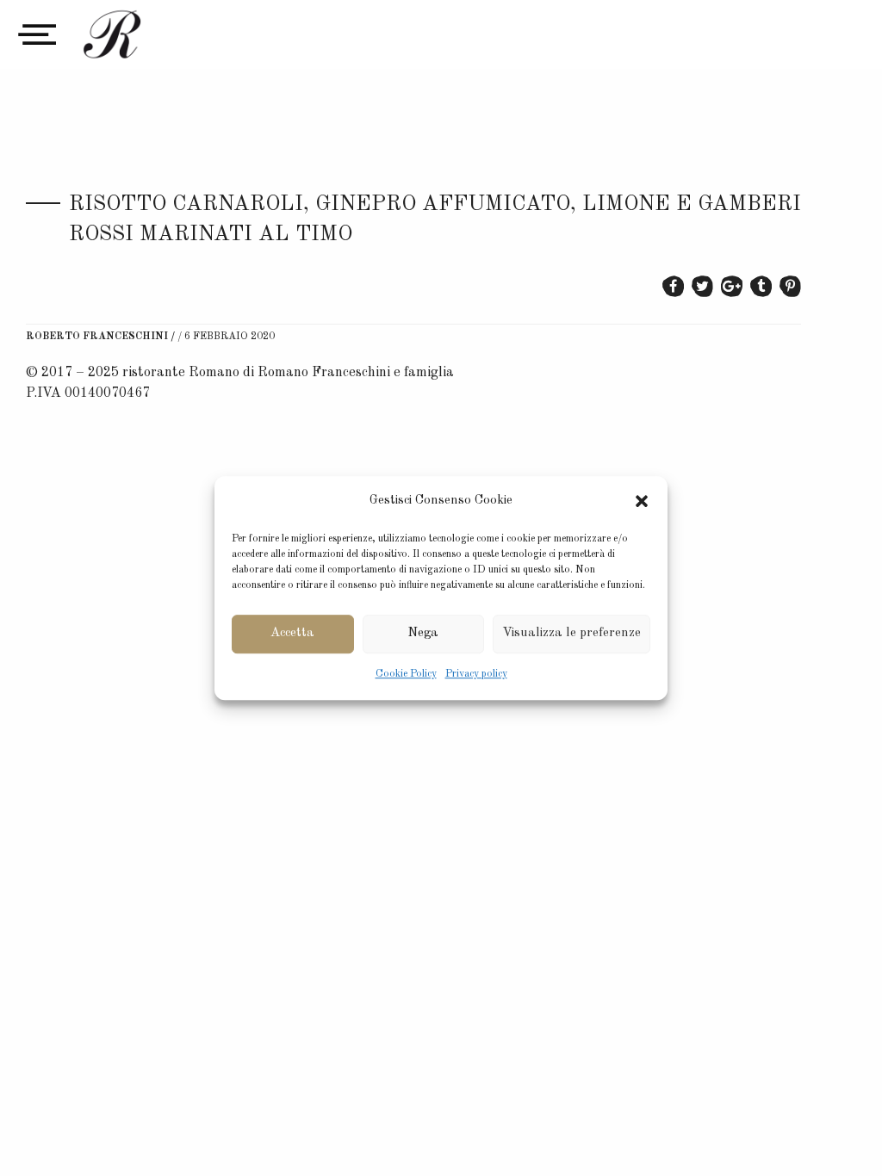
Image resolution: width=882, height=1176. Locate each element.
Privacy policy (476, 674)
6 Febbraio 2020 (229, 336)
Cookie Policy (406, 674)
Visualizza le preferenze (571, 634)
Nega (422, 634)
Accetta (292, 634)
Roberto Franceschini (97, 336)
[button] (641, 502)
